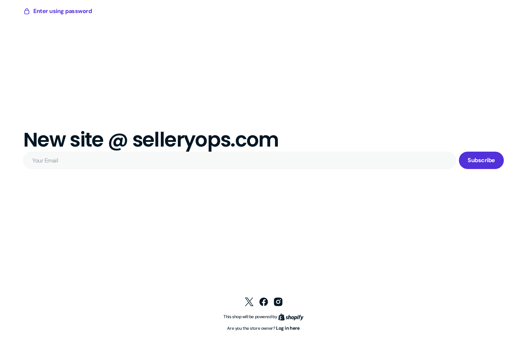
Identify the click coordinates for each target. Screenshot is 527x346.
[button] (57, 11)
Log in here (288, 328)
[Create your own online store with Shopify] (291, 316)
